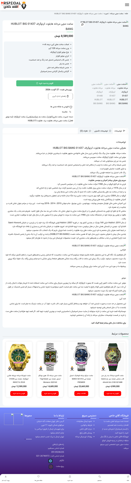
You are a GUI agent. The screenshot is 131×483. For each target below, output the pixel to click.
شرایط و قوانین (86, 425)
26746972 (45, 456)
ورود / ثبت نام (5, 481)
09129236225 (57, 452)
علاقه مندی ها (38, 481)
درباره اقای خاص (86, 429)
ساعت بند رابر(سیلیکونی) (36, 117)
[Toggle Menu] (127, 4)
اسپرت (106, 13)
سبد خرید (70, 481)
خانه (128, 481)
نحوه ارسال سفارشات (84, 421)
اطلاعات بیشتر (81, 393)
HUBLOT (55, 234)
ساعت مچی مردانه (116, 13)
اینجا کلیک (99, 323)
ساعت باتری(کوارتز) (54, 117)
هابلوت (49, 120)
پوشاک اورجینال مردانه (83, 436)
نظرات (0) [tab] (84, 131)
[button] (82, 24)
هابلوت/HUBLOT (35, 120)
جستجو (100, 481)
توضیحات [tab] (118, 131)
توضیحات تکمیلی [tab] (101, 131)
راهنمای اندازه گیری (59, 96)
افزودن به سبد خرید (46, 83)
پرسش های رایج (86, 433)
